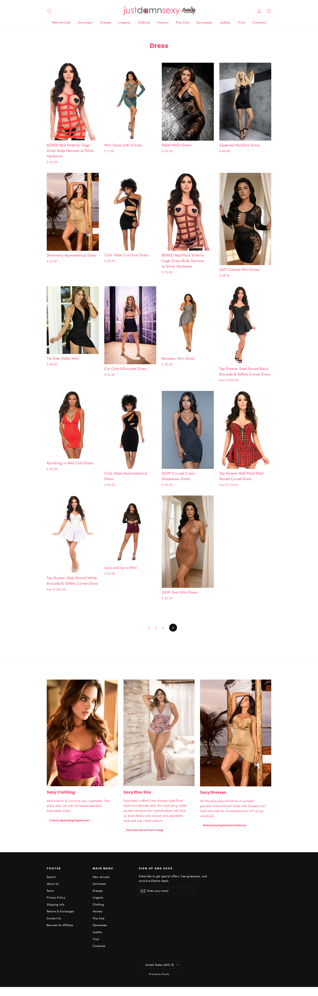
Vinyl (241, 22)
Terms (50, 891)
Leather (225, 22)
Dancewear (204, 22)
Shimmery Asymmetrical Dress (224, 825)
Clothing (144, 22)
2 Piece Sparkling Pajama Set (69, 820)
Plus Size (182, 22)
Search (51, 877)
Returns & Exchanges (60, 911)
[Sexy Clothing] (82, 733)
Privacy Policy (56, 897)
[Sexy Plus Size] (159, 733)
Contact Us (54, 918)
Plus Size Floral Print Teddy (144, 830)
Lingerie (124, 22)
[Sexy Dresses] (235, 733)
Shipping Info (56, 904)
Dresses (105, 22)
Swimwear (85, 22)
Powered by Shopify (159, 974)
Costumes (259, 22)
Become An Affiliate (60, 925)
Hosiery (163, 22)
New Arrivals (61, 22)
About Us (53, 884)
